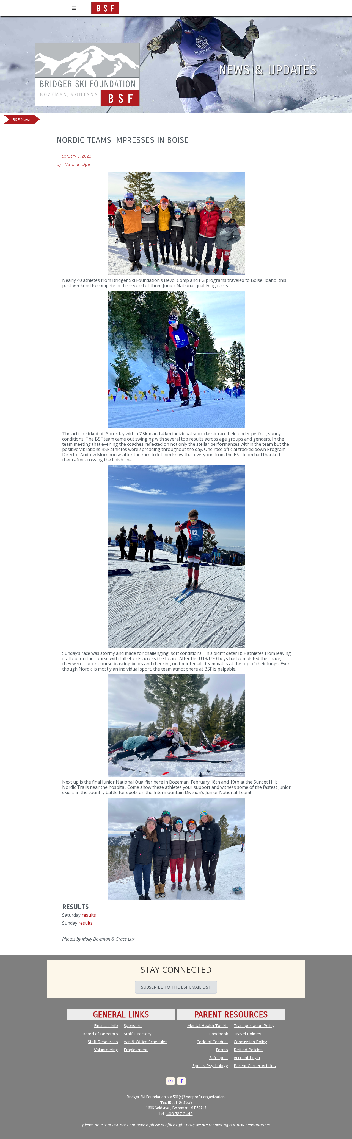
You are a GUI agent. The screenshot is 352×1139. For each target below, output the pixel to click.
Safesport (218, 1057)
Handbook (218, 1033)
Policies (248, 1049)
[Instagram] (170, 1081)
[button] (74, 8)
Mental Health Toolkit (207, 1025)
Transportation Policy (254, 1025)
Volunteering (106, 1049)
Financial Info (106, 1025)
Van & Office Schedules (145, 1041)
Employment (136, 1049)
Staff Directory (138, 1033)
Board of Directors (100, 1033)
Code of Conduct (212, 1041)
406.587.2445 (179, 1113)
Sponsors (133, 1025)
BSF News (22, 119)
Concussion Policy (250, 1041)
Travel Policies (247, 1033)
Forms (222, 1049)
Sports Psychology (210, 1065)
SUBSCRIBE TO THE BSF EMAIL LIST (176, 987)
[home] (105, 7)
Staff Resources (103, 1041)
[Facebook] (181, 1081)
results (89, 915)
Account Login (247, 1057)
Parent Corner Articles (255, 1065)
